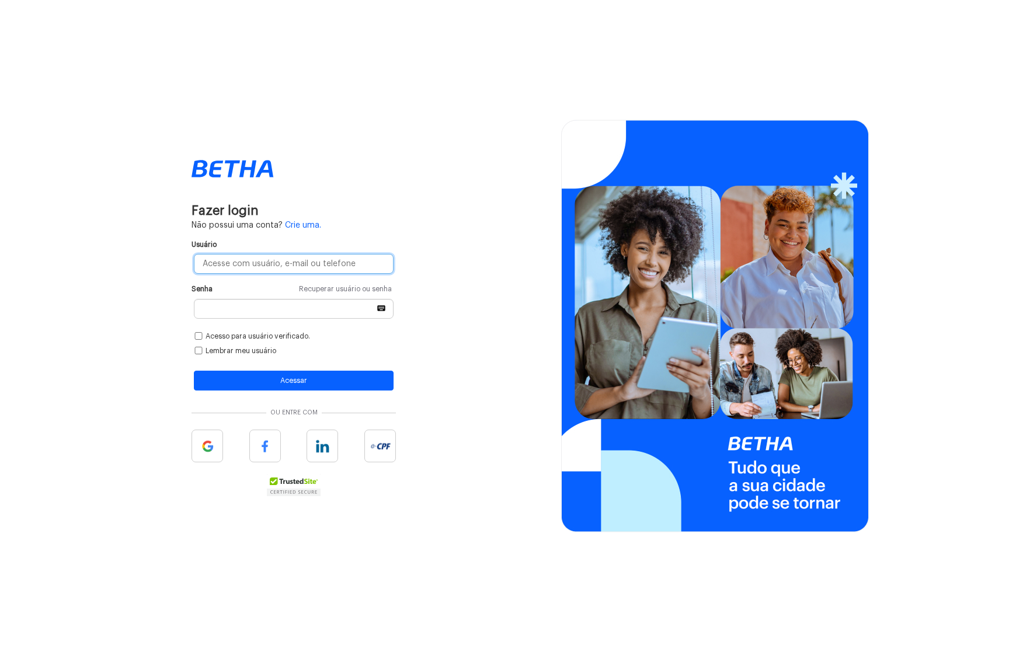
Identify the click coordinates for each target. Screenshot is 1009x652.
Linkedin (322, 446)
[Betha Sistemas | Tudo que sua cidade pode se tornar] (233, 168)
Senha (292, 288)
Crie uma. (303, 225)
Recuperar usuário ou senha (345, 288)
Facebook (265, 446)
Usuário (204, 244)
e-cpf (380, 446)
